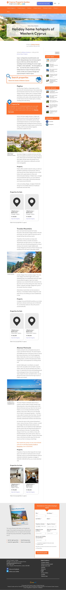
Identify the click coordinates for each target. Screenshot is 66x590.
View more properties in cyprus (18, 222)
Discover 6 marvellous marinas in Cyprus (54, 65)
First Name (50, 513)
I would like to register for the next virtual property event (45, 544)
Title (37, 513)
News (8, 11)
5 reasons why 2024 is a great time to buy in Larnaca (54, 60)
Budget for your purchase (39, 530)
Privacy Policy (39, 548)
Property (36, 25)
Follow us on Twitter (14, 571)
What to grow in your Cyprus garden (54, 101)
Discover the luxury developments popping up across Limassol (54, 81)
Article (29, 25)
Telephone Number (41, 524)
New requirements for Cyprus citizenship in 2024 (53, 70)
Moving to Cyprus (47, 8)
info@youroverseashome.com (14, 563)
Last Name (39, 518)
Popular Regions (11, 8)
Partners (43, 567)
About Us (43, 569)
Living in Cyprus (37, 8)
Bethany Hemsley (35, 44)
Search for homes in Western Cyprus (18, 80)
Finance (55, 8)
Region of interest (51, 524)
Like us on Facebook (14, 569)
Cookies (43, 574)
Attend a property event (47, 564)
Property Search (21, 8)
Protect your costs (45, 565)
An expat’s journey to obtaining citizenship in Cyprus (54, 91)
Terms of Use (44, 576)
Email (49, 518)
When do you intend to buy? (51, 530)
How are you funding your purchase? (41, 537)
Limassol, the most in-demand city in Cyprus (53, 75)
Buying (29, 8)
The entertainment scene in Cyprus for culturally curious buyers (54, 106)
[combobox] (38, 526)
